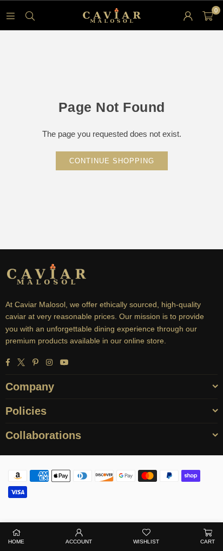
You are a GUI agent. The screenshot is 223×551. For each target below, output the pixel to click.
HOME (16, 542)
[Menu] (10, 15)
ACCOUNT (78, 542)
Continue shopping (111, 161)
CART (207, 542)
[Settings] (188, 15)
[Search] (30, 15)
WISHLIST (146, 542)
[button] (208, 15)
